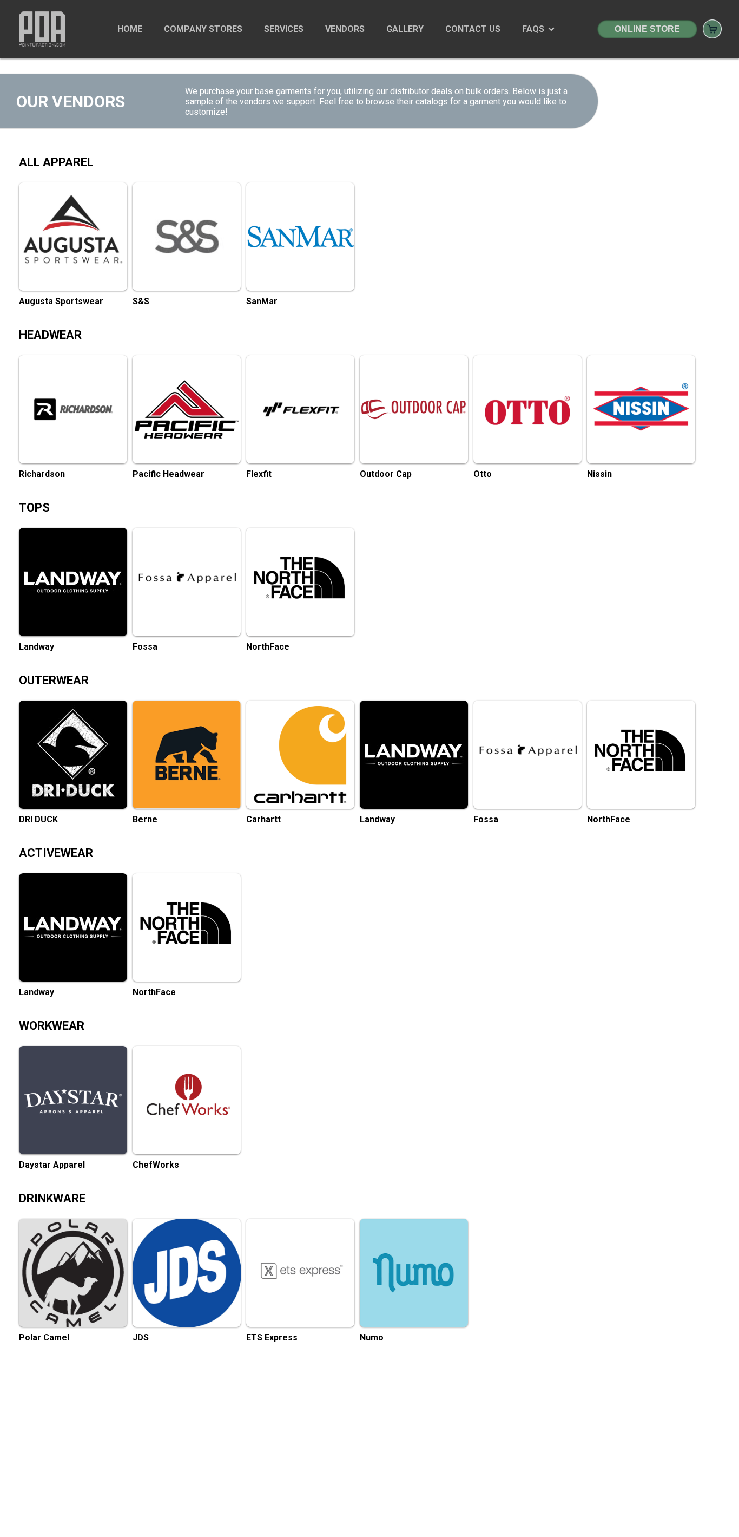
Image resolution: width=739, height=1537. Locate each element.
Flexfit (259, 474)
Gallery (405, 29)
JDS (141, 1337)
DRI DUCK (38, 819)
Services (283, 29)
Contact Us (472, 29)
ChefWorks (156, 1165)
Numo (372, 1337)
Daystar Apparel (52, 1165)
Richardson (42, 474)
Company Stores (203, 29)
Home (129, 29)
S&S (141, 301)
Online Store (647, 29)
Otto (482, 474)
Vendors (345, 29)
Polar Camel (44, 1337)
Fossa (145, 647)
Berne (145, 819)
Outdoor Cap (386, 474)
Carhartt (263, 819)
